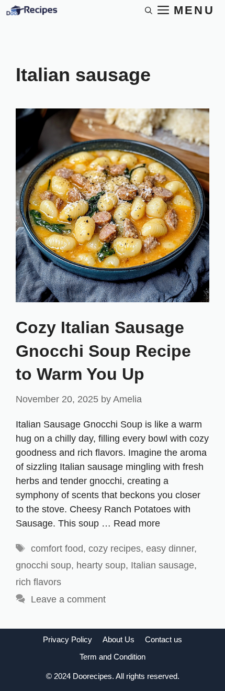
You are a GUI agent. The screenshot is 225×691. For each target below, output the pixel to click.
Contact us (163, 639)
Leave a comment (68, 599)
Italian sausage (162, 565)
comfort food (57, 548)
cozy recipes (114, 548)
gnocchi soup (43, 565)
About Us (118, 639)
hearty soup (101, 565)
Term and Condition (112, 656)
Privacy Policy (67, 639)
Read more (137, 523)
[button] (148, 10)
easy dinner (170, 548)
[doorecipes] (31, 10)
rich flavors (38, 582)
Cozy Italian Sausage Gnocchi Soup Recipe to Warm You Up (103, 351)
